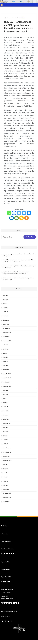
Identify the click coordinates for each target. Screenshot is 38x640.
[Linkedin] (11, 218)
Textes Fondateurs (6, 541)
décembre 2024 (7, 373)
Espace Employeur (6, 569)
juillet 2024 (5, 394)
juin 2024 (5, 398)
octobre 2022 (6, 456)
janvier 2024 (6, 419)
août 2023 (5, 427)
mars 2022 (5, 485)
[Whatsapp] (9, 213)
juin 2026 (5, 303)
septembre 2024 (7, 386)
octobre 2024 (6, 382)
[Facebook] (14, 213)
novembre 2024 (7, 378)
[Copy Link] (21, 218)
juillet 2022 (5, 468)
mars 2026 (5, 316)
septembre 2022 (7, 460)
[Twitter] (19, 213)
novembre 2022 (7, 452)
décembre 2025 (7, 328)
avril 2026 (5, 312)
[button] (1, 5)
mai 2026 (5, 308)
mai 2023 (5, 440)
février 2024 (6, 415)
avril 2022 (5, 481)
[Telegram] (24, 213)
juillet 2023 (5, 431)
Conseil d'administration (7, 549)
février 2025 (6, 369)
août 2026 (5, 295)
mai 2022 (5, 477)
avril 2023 (5, 444)
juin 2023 (5, 435)
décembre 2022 (7, 448)
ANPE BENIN (22, 18)
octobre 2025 (6, 336)
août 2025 (5, 345)
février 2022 (6, 489)
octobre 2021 (6, 501)
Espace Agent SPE (6, 577)
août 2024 (5, 390)
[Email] (16, 218)
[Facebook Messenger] (29, 213)
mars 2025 (5, 365)
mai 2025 (5, 357)
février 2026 (6, 320)
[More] (26, 218)
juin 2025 (5, 353)
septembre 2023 (7, 423)
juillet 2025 (5, 349)
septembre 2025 (7, 340)
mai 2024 (5, 402)
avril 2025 (5, 361)
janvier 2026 (6, 324)
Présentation (4, 534)
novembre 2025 (7, 332)
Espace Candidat (5, 562)
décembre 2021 (7, 493)
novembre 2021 (7, 497)
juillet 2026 (5, 299)
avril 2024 (5, 406)
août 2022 (5, 464)
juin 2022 (5, 473)
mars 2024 (5, 411)
